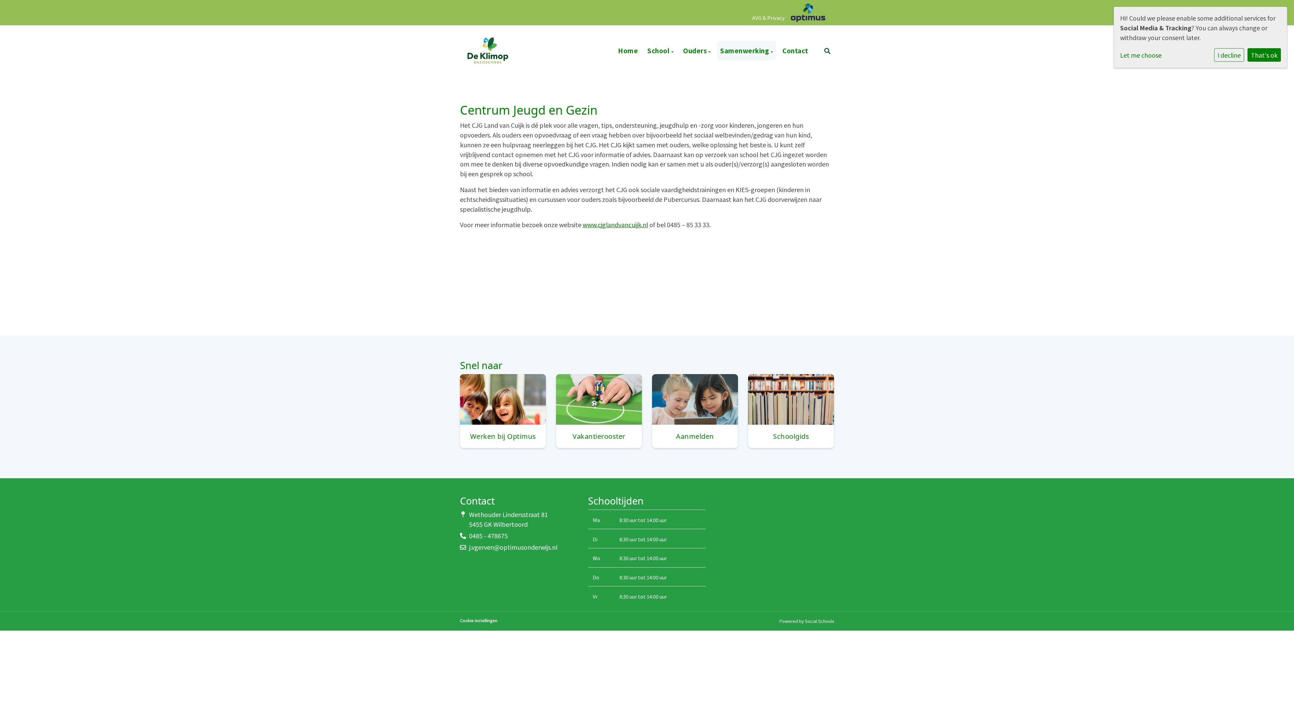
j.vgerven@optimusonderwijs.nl (513, 547)
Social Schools (819, 621)
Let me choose (1141, 55)
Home (628, 50)
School (659, 50)
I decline (1229, 55)
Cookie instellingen (478, 620)
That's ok (1264, 55)
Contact (795, 50)
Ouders (695, 50)
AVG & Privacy (768, 17)
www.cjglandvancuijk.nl (615, 224)
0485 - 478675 (488, 535)
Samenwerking (745, 50)
